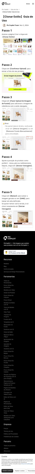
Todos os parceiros (9, 445)
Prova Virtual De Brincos (9, 357)
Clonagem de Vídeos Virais (8, 393)
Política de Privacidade (11, 434)
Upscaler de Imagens (7, 345)
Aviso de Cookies (25, 463)
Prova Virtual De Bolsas (9, 352)
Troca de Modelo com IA (9, 308)
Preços (6, 428)
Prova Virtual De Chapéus (9, 366)
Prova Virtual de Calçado (8, 296)
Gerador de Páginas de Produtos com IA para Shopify (10, 376)
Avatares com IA (9, 348)
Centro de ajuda (9, 269)
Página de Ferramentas (7, 402)
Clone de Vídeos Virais (9, 412)
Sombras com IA (9, 329)
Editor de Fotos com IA (10, 398)
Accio (5, 453)
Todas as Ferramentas (7, 281)
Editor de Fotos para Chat (8, 407)
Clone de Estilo (8, 332)
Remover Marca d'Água (8, 335)
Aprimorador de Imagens (8, 340)
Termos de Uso (8, 431)
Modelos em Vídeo (9, 290)
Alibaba (6, 448)
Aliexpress (7, 451)
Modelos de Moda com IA (9, 303)
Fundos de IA (8, 319)
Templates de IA (9, 322)
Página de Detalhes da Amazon (10, 388)
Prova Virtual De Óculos (9, 361)
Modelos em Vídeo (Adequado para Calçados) (9, 417)
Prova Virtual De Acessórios (9, 286)
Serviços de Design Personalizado (14, 271)
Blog (5, 266)
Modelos (6, 263)
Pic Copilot (5, 9)
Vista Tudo (7, 312)
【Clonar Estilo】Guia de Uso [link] (11, 12)
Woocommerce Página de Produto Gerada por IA (9, 383)
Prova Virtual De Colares (9, 371)
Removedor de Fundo (8, 325)
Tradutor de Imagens (7, 315)
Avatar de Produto (9, 292)
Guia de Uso (14, 9)
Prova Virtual (7, 300)
